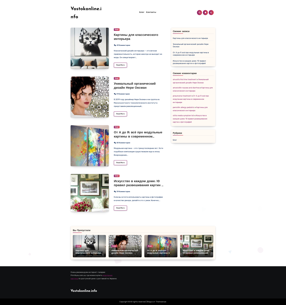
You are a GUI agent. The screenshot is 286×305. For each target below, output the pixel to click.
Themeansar (161, 302)
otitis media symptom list (183, 115)
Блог (141, 12)
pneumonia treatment (182, 96)
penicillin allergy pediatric (183, 107)
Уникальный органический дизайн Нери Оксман (190, 45)
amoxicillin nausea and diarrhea (186, 88)
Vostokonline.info (84, 291)
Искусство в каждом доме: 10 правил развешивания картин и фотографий (138, 185)
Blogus (150, 302)
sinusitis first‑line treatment (184, 79)
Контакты (151, 12)
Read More (120, 65)
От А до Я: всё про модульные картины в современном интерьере (138, 136)
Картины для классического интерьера (190, 38)
